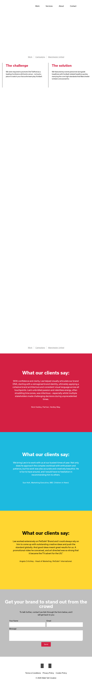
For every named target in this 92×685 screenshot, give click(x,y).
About (61, 6)
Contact (73, 6)
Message (12, 629)
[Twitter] (42, 666)
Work (37, 6)
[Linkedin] (50, 666)
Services (49, 6)
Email (49, 621)
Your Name (13, 621)
